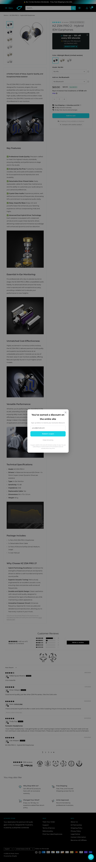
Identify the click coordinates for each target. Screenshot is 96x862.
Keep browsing (48, 440)
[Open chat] (91, 857)
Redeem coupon (48, 434)
